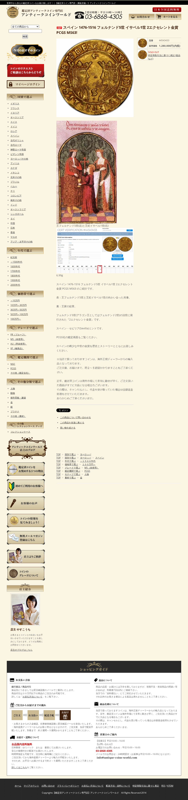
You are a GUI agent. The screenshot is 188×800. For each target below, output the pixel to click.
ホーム (18, 785)
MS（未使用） (91, 467)
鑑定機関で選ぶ (72, 471)
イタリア (14, 112)
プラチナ (14, 411)
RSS (163, 785)
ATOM (170, 785)
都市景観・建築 (18, 397)
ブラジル (14, 181)
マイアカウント (31, 785)
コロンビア (15, 195)
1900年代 (15, 280)
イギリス (14, 103)
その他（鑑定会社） (20, 372)
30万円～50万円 (18, 309)
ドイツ (13, 126)
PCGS (87, 471)
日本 (12, 227)
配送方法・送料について (118, 785)
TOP (58, 454)
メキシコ (14, 172)
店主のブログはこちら (21, 649)
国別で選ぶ (70, 454)
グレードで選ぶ (72, 467)
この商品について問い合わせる (75, 417)
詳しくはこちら (19, 767)
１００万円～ (88, 464)
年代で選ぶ (70, 461)
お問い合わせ (48, 785)
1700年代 (15, 271)
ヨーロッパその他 (19, 158)
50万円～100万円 (19, 314)
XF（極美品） (17, 348)
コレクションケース (20, 431)
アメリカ (14, 163)
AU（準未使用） (18, 343)
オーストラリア (18, 209)
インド (13, 204)
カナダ (13, 168)
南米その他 (15, 200)
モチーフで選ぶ (72, 474)
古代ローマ (15, 145)
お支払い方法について (93, 785)
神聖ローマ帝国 (18, 149)
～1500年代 (16, 261)
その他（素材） (18, 416)
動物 (12, 393)
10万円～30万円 (18, 305)
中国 (12, 223)
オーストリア (17, 117)
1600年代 (15, 266)
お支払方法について (32, 696)
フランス (14, 108)
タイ (12, 218)
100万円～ (15, 318)
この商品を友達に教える (72, 422)
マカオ (13, 237)
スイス (13, 122)
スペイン (99, 457)
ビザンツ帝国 (17, 154)
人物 (86, 474)
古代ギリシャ (17, 140)
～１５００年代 (87, 461)
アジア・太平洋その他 (21, 241)
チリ (12, 191)
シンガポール (17, 214)
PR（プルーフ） (18, 334)
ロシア (13, 131)
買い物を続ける (67, 427)
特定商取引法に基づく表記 (146, 785)
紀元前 (13, 257)
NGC (12, 364)
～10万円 (15, 300)
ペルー (13, 186)
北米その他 (15, 177)
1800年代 (15, 275)
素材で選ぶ (70, 477)
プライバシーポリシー (68, 785)
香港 (12, 232)
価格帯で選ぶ (71, 464)
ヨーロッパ (85, 454)
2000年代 (15, 284)
